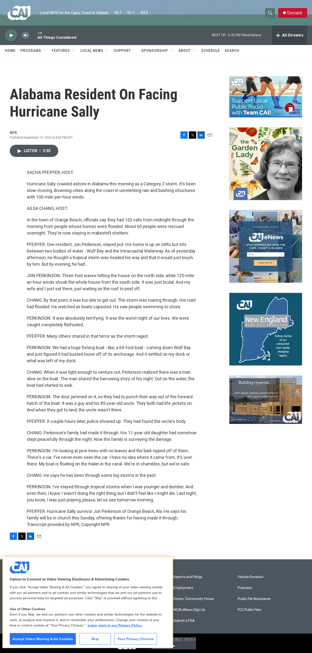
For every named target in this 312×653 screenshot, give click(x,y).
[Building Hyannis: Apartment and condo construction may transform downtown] (265, 400)
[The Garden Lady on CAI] (265, 163)
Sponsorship (154, 51)
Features (61, 51)
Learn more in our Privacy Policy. (115, 625)
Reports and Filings (187, 577)
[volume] (25, 35)
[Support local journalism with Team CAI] (265, 96)
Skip (95, 639)
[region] (87, 602)
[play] (11, 35)
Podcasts (245, 588)
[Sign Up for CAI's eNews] (265, 246)
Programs (30, 51)
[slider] (33, 35)
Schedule (210, 51)
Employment (183, 588)
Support (122, 51)
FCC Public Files (249, 610)
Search (232, 51)
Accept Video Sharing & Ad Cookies (42, 639)
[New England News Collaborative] (265, 329)
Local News (91, 51)
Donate (294, 12)
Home (10, 51)
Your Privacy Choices (135, 639)
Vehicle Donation (250, 577)
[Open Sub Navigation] (45, 51)
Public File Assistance (254, 599)
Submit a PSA (184, 621)
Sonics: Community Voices (193, 599)
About (184, 51)
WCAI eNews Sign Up (189, 610)
